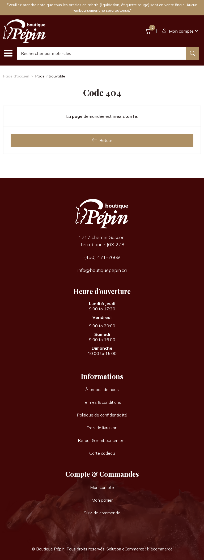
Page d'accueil (16, 76)
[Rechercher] (192, 53)
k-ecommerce (160, 549)
